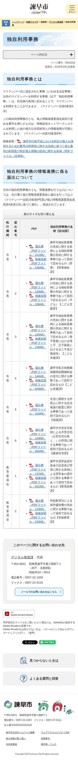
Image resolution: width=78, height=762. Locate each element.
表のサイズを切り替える (39, 214)
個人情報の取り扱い (16, 738)
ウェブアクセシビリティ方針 (55, 732)
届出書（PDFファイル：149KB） (37, 434)
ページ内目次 (39, 54)
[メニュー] (72, 9)
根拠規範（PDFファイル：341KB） (37, 482)
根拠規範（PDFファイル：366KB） (37, 447)
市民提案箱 (11, 744)
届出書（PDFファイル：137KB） (37, 469)
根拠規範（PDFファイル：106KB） (37, 263)
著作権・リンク (48, 744)
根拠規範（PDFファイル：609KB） (37, 384)
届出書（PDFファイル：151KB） (37, 250)
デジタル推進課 (56, 22)
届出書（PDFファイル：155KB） (37, 409)
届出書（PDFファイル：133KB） (37, 505)
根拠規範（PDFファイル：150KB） (37, 517)
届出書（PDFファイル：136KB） (37, 330)
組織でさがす (32, 22)
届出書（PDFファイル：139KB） (37, 287)
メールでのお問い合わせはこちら (39, 591)
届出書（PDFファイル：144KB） (37, 372)
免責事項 (45, 738)
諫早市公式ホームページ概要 (20, 732)
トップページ (18, 22)
